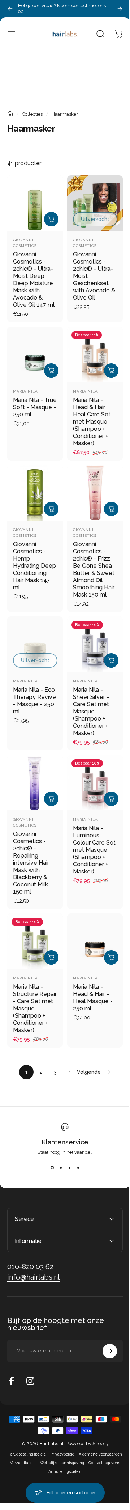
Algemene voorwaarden (47, 1468)
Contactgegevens (86, 1477)
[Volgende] (120, 8)
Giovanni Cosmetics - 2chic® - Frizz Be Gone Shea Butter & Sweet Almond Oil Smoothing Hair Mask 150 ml (93, 569)
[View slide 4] (78, 1168)
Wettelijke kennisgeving (44, 1477)
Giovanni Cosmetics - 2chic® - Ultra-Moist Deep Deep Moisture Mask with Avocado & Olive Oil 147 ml (34, 279)
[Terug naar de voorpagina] (10, 114)
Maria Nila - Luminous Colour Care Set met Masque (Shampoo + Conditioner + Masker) (94, 850)
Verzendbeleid (86, 1468)
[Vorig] (10, 8)
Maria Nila (25, 391)
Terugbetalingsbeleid (48, 1459)
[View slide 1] (52, 1168)
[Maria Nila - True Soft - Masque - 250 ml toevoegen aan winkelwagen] (51, 370)
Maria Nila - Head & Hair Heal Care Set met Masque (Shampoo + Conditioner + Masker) (91, 422)
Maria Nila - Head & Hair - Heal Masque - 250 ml (93, 997)
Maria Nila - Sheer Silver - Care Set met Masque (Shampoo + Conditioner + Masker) (91, 711)
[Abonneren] (104, 1356)
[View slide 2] (60, 1168)
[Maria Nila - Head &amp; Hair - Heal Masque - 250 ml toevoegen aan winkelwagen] (111, 957)
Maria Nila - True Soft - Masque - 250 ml (35, 407)
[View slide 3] (69, 1168)
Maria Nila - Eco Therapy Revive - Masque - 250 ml (34, 700)
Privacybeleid (84, 1459)
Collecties (32, 114)
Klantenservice (65, 1142)
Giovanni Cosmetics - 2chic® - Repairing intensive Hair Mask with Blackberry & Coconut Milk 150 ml (31, 863)
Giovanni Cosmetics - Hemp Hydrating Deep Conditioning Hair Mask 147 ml (34, 566)
